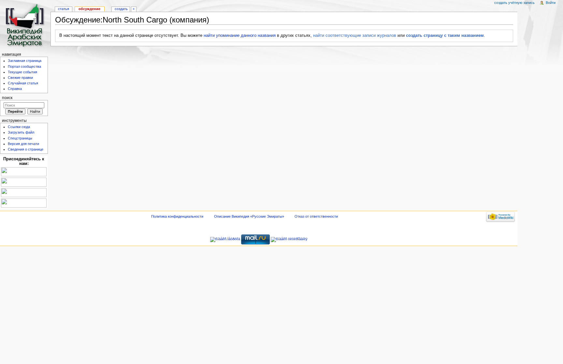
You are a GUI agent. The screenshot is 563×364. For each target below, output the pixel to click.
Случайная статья (23, 83)
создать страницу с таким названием (445, 35)
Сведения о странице (25, 149)
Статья (63, 9)
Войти (551, 3)
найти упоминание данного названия (240, 35)
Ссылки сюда (19, 127)
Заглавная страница (24, 61)
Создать (121, 9)
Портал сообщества (24, 66)
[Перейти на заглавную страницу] (25, 25)
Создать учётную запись (514, 3)
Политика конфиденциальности (177, 216)
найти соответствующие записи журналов (354, 35)
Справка (15, 89)
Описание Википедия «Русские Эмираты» (249, 216)
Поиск (7, 98)
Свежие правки (20, 78)
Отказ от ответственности (316, 216)
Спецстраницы (20, 138)
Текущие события (22, 72)
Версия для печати (23, 144)
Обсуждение (89, 9)
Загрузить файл (21, 132)
